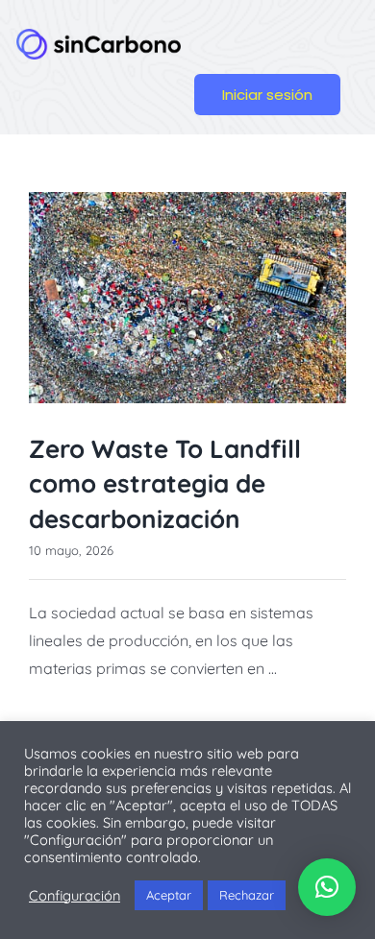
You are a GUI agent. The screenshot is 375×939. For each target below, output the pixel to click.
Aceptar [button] (168, 895)
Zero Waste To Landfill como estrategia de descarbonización (165, 484)
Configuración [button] (74, 895)
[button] (327, 887)
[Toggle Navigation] (273, 36)
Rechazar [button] (246, 895)
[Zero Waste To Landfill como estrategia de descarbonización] (187, 297)
